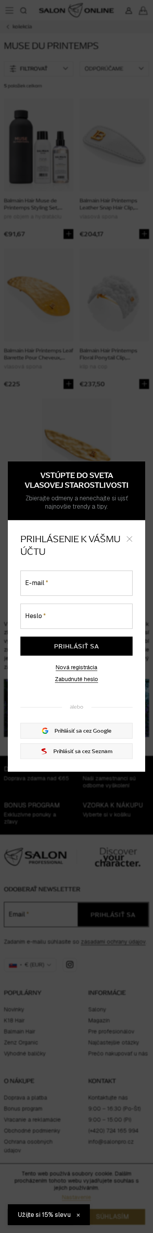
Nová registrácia (76, 667)
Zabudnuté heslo (76, 679)
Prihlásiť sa (76, 646)
